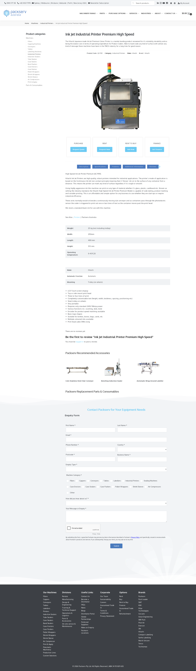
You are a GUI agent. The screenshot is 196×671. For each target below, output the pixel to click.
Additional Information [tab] (134, 167)
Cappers (46, 599)
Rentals (65, 596)
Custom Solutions (50, 656)
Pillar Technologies (143, 609)
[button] (187, 13)
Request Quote (78, 149)
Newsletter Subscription (99, 3)
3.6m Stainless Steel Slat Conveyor (79, 381)
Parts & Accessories (66, 619)
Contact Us (85, 596)
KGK (140, 605)
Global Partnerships (86, 618)
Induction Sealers (34, 57)
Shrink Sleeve (33, 77)
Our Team (104, 596)
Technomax (142, 647)
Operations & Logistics (67, 614)
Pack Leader (143, 599)
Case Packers (32, 69)
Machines (34, 23)
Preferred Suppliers (84, 623)
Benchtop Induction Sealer (111, 381)
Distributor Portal (88, 614)
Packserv (141, 596)
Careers (103, 602)
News (83, 608)
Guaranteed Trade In (107, 606)
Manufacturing (67, 599)
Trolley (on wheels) (95, 282)
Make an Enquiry (87, 627)
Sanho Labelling (144, 638)
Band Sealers (32, 64)
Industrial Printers (47, 23)
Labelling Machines (34, 51)
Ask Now (130, 149)
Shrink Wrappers (34, 74)
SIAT (140, 602)
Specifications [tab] (100, 167)
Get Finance (157, 149)
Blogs (83, 611)
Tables (30, 49)
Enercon (141, 626)
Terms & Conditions (104, 612)
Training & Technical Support (69, 609)
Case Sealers (32, 62)
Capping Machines (34, 44)
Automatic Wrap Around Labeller (150, 381)
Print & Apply (32, 82)
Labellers (46, 608)
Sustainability (105, 599)
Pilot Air (141, 623)
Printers (77, 217)
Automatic (92, 276)
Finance (122, 605)
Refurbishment (125, 614)
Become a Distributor (85, 600)
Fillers (30, 41)
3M (139, 629)
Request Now (104, 149)
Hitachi (134, 53)
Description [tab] (83, 167)
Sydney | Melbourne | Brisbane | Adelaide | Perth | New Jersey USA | (60, 3)
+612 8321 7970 (25, 3)
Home (27, 23)
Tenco (140, 644)
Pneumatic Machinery (47, 648)
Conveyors (31, 46)
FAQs (83, 605)
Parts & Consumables (34, 85)
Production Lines (49, 653)
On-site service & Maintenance (69, 625)
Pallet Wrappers (33, 72)
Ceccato (141, 614)
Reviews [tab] (154, 167)
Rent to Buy (123, 602)
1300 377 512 (11, 3)
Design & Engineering (66, 603)
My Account (184, 3)
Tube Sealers (32, 59)
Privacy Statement (107, 616)
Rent (121, 596)
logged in (80, 342)
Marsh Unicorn (144, 641)
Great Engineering (145, 617)
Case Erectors (32, 67)
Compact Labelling (145, 635)
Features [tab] (115, 167)
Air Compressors (33, 79)
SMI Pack (141, 620)
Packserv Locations (85, 632)
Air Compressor (49, 641)
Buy (120, 599)
